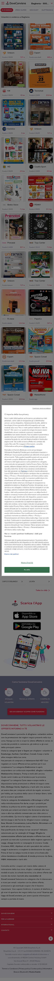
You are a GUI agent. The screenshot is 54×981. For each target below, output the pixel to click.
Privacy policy (29, 446)
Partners (24, 471)
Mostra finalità (27, 563)
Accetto (27, 570)
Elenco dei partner (11, 554)
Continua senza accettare (42, 408)
